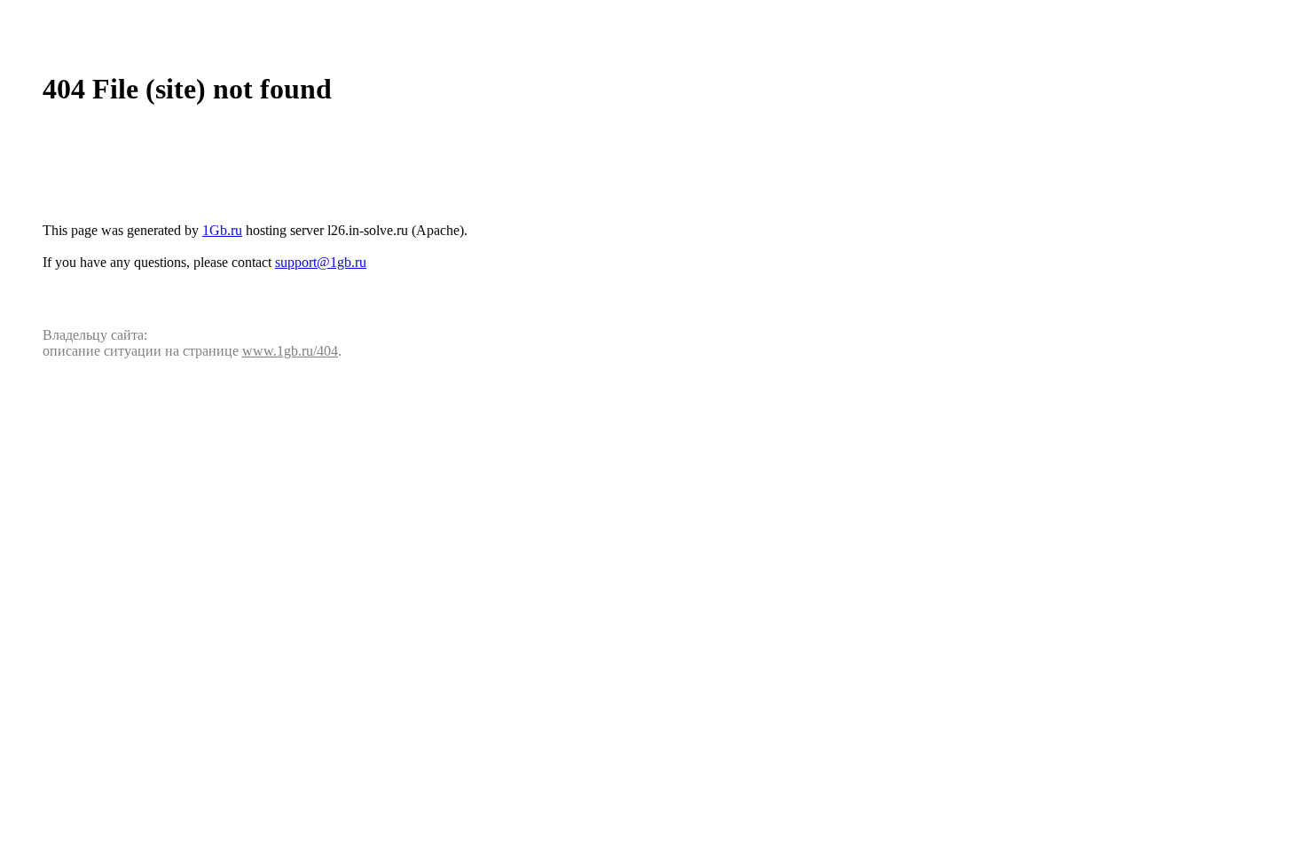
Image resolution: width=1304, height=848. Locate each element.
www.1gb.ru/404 (290, 350)
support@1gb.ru (320, 262)
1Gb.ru (222, 230)
